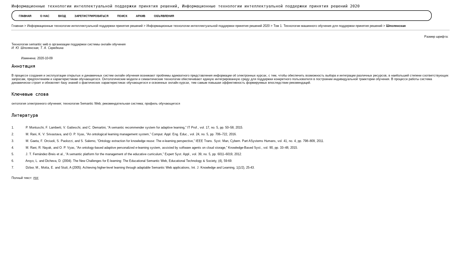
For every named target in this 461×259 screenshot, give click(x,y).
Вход (62, 15)
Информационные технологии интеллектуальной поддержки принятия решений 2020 (208, 26)
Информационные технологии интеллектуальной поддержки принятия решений (85, 26)
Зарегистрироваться (91, 15)
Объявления (164, 15)
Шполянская (396, 26)
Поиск (122, 15)
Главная (25, 15)
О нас (44, 15)
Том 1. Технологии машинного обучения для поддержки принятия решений (327, 26)
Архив (140, 15)
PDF (36, 178)
